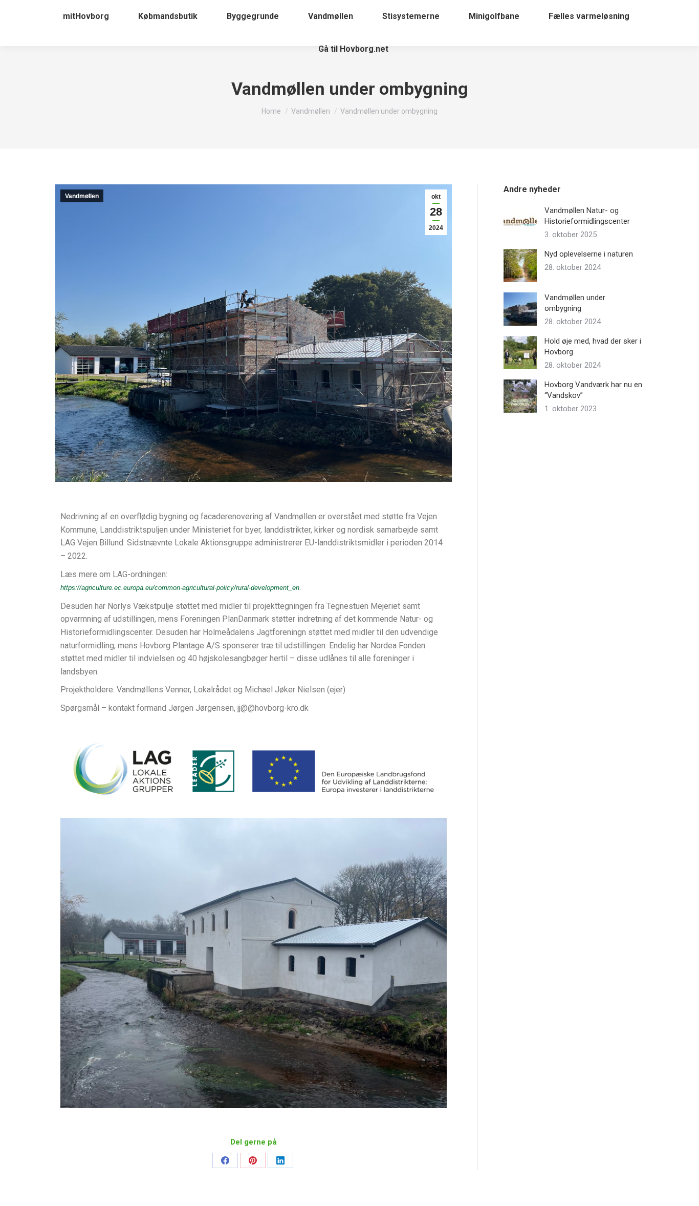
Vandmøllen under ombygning (574, 303)
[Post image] (520, 222)
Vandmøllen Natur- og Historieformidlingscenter (587, 216)
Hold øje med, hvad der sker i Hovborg (592, 346)
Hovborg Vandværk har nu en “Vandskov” (593, 390)
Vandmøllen (82, 196)
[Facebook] (225, 1160)
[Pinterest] (253, 1160)
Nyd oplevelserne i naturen (588, 254)
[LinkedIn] (280, 1160)
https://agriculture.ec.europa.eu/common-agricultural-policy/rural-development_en (179, 587)
